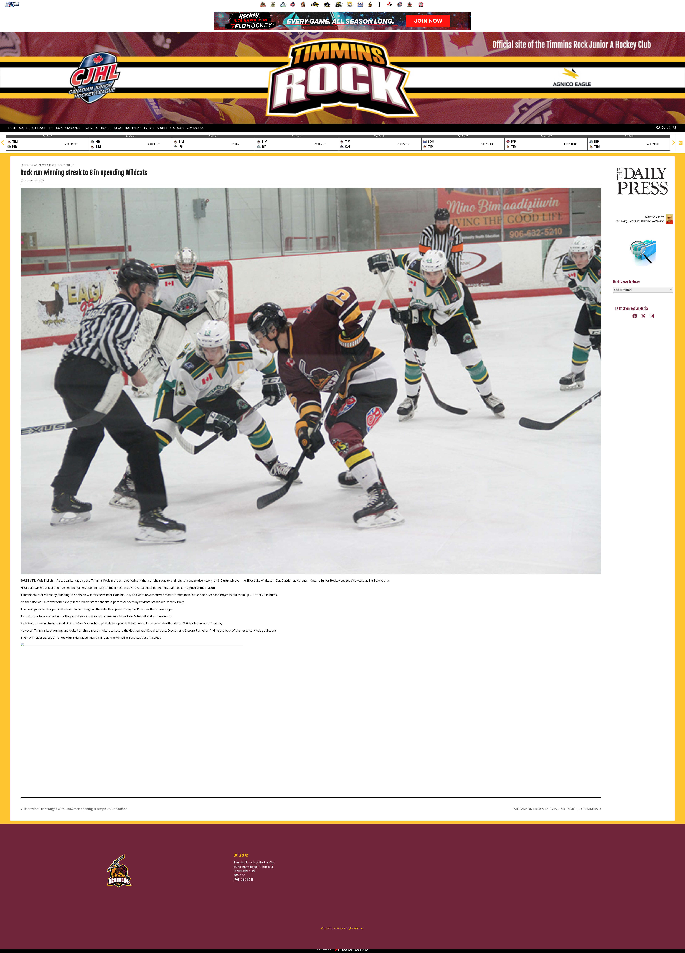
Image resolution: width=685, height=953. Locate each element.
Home (12, 127)
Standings (72, 127)
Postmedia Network (650, 221)
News (118, 127)
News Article (48, 165)
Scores (24, 127)
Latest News (29, 165)
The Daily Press (625, 221)
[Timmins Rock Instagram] (668, 128)
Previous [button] (2, 143)
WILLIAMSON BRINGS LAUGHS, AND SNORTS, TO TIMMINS (555, 809)
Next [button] (673, 143)
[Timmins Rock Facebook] (658, 128)
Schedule (39, 127)
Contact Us (195, 127)
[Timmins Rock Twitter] (663, 128)
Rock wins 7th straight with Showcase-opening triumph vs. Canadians (75, 809)
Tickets (105, 127)
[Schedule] (680, 142)
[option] (47, 143)
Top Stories (66, 165)
